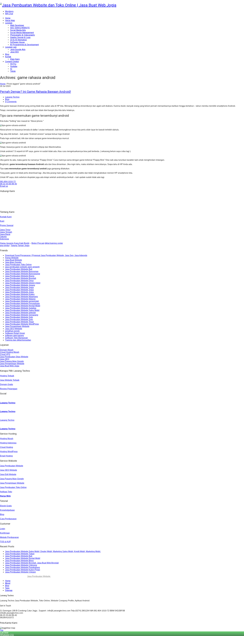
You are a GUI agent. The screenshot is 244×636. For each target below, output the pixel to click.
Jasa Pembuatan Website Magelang (21, 297)
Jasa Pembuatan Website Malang (20, 299)
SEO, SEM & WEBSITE (20, 28)
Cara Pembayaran (8, 519)
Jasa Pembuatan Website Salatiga (20, 308)
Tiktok (13, 71)
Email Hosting (6, 456)
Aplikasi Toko (6, 492)
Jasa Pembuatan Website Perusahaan (22, 303)
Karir (2, 221)
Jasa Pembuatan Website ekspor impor (22, 283)
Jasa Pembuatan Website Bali (18, 269)
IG (11, 69)
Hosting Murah (6, 438)
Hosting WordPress (9, 451)
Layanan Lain (11, 47)
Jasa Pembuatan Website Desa (19, 280)
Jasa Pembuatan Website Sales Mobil (22, 310)
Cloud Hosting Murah (9, 352)
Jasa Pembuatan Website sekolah (20, 313)
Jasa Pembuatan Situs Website (14, 357)
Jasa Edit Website (8, 474)
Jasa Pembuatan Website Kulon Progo (22, 570)
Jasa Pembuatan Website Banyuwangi (22, 274)
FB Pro (13, 64)
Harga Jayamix (7, 243)
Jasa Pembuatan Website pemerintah (22, 301)
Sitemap (8, 590)
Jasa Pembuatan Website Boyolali (20, 278)
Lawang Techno (12, 97)
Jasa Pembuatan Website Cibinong (21, 565)
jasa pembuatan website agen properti (22, 267)
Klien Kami (15, 59)
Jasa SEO (14, 52)
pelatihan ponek (12, 331)
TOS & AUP (5, 542)
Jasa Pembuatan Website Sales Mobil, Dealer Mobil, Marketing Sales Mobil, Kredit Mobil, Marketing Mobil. (53, 551)
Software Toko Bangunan (16, 338)
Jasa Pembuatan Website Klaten (20, 294)
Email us (4, 186)
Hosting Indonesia (8, 443)
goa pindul (5, 245)
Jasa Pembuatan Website (11, 466)
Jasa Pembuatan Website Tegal (19, 322)
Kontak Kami (6, 217)
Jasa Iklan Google (13, 262)
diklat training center (54, 243)
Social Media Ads (18, 30)
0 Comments (11, 102)
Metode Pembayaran (9, 537)
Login (2, 529)
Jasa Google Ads (17, 49)
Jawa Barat (5, 234)
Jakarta (3, 237)
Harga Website (12, 258)
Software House (17, 42)
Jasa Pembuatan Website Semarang (21, 315)
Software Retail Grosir (15, 333)
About (7, 583)
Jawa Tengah (6, 232)
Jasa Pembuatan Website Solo (19, 317)
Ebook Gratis (6, 506)
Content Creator (12, 61)
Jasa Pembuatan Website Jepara (20, 285)
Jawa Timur (5, 230)
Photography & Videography (22, 35)
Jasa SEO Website (13, 329)
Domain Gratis (6, 384)
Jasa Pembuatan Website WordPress (22, 324)
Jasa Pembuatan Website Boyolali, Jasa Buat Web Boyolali (32, 563)
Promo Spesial (6, 225)
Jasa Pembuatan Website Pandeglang (22, 567)
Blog (7, 54)
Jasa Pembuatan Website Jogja (19, 287)
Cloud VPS (5, 354)
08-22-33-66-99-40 (8, 184)
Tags (7, 588)
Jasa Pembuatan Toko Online (18, 264)
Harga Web (10, 20)
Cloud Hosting (6, 447)
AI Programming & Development (24, 44)
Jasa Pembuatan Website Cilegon (20, 572)
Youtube (13, 66)
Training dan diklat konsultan (18, 340)
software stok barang (14, 335)
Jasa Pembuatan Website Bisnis (19, 276)
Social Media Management (22, 32)
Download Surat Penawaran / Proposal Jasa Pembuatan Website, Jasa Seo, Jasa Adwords (46, 255)
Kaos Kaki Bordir (21, 243)
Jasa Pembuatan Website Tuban (19, 554)
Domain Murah (6, 350)
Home (7, 18)
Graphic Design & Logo (20, 37)
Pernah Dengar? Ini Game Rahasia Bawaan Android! (35, 91)
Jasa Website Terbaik (9, 380)
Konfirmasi (5, 533)
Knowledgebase (7, 510)
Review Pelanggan (8, 389)
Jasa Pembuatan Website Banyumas (21, 271)
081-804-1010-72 (8, 181)
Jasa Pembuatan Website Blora (19, 560)
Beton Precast (38, 243)
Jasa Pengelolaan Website (17, 326)
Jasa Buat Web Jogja (9, 366)
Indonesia (4, 239)
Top (1, 630)
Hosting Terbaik (7, 376)
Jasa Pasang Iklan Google (12, 361)
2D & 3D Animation (18, 40)
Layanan (8, 23)
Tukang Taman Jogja (20, 245)
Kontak (8, 57)
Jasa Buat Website (13, 260)
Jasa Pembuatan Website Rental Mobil (22, 306)
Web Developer (17, 25)
